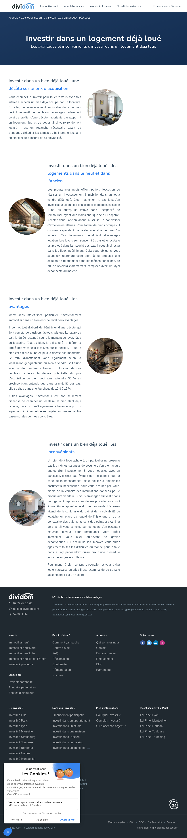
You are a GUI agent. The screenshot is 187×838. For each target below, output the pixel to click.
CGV (141, 822)
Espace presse (106, 653)
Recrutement (104, 658)
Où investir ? (16, 708)
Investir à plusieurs (100, 6)
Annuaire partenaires (22, 687)
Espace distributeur (21, 692)
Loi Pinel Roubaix (151, 726)
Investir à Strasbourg (22, 736)
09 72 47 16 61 (22, 603)
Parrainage (103, 669)
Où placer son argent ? (111, 726)
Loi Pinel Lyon (149, 715)
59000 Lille (20, 614)
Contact (101, 647)
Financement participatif (67, 715)
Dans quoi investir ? (33, 18)
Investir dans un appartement (71, 720)
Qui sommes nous (108, 642)
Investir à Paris (18, 720)
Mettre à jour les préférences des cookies (157, 828)
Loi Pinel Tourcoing (152, 736)
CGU (131, 822)
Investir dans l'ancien (66, 736)
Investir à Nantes (19, 753)
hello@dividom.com (25, 608)
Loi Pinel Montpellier (153, 720)
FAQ (55, 653)
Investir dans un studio (66, 726)
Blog (99, 664)
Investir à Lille (17, 715)
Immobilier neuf (49, 6)
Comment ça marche (65, 642)
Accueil (13, 18)
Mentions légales (116, 822)
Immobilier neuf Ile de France (27, 658)
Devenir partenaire (21, 682)
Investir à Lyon (18, 726)
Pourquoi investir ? (108, 715)
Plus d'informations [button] (128, 6)
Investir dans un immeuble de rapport (76, 747)
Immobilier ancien (74, 6)
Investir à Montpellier (22, 758)
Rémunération (61, 669)
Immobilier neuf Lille (22, 653)
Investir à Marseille (21, 731)
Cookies (171, 822)
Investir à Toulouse (21, 742)
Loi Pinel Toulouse (152, 731)
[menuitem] (49, 6)
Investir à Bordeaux (21, 747)
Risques (57, 675)
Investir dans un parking (67, 742)
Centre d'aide (61, 647)
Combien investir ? (108, 720)
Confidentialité (155, 822)
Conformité (59, 664)
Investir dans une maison (68, 731)
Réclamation (60, 658)
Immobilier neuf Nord (22, 647)
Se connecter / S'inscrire (167, 6)
